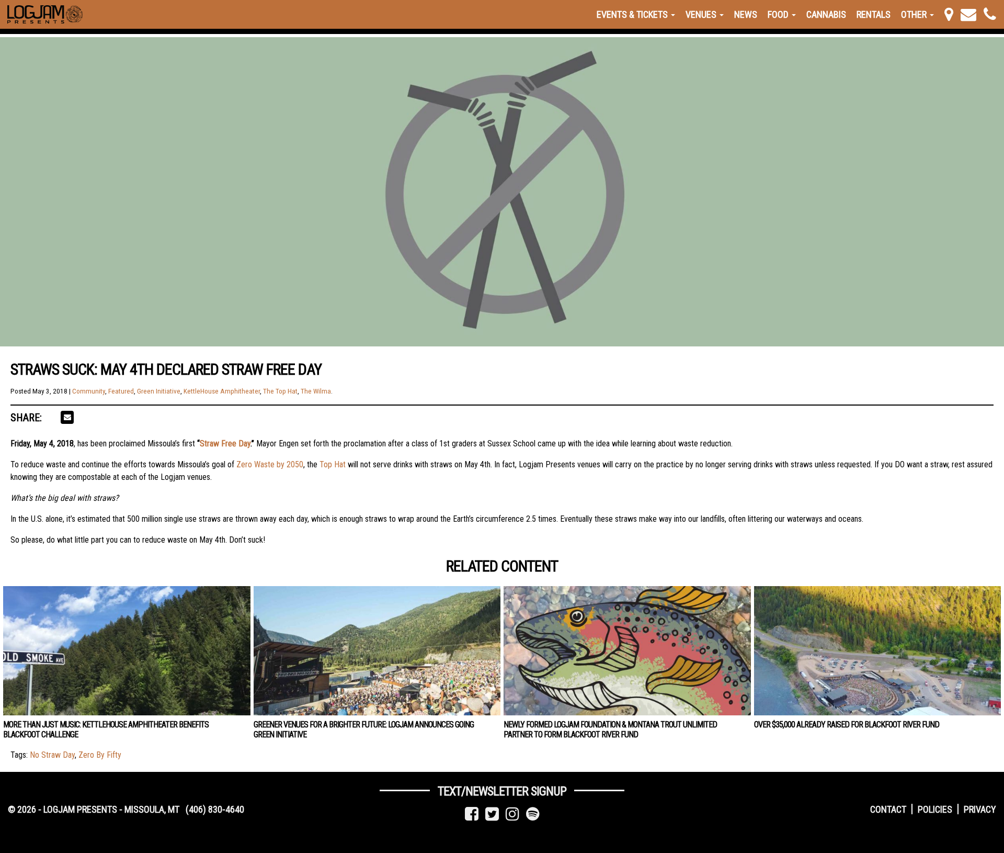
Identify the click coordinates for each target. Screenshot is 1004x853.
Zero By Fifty (99, 755)
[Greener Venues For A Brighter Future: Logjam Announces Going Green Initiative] (377, 650)
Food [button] (779, 14)
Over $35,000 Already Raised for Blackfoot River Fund (846, 724)
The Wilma (316, 391)
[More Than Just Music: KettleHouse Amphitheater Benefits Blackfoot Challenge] (126, 650)
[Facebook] (471, 814)
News (745, 14)
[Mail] (968, 14)
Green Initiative (158, 391)
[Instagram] (512, 814)
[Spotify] (532, 814)
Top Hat (333, 464)
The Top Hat (280, 391)
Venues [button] (702, 14)
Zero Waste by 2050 (269, 464)
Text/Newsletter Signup (502, 791)
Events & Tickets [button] (633, 14)
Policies (935, 809)
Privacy (980, 809)
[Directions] (949, 14)
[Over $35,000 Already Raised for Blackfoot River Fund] (877, 650)
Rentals (874, 14)
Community (88, 391)
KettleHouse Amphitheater (222, 391)
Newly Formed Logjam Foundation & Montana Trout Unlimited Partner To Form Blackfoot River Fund (610, 729)
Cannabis (826, 14)
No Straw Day (52, 755)
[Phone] (990, 14)
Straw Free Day (225, 443)
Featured (121, 391)
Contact (888, 809)
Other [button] (915, 14)
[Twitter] (492, 814)
